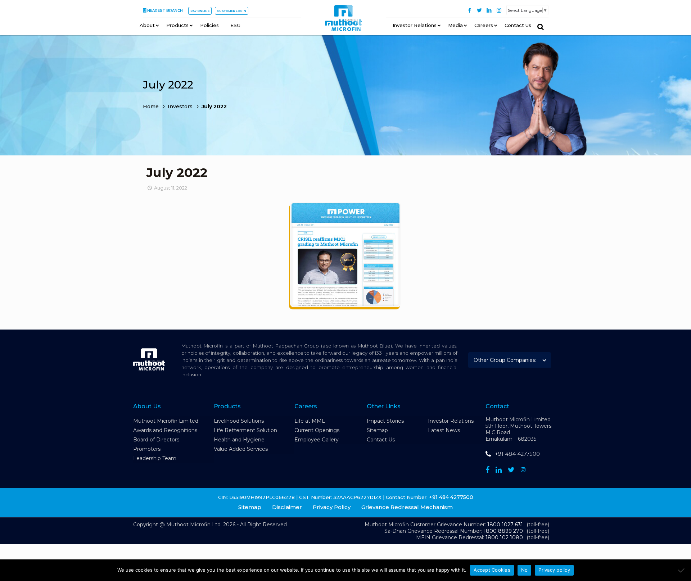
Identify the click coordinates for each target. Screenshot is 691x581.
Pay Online (199, 11)
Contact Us (381, 439)
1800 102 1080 (504, 537)
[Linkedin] (499, 470)
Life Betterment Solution (245, 430)
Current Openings (316, 430)
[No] (682, 570)
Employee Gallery (316, 439)
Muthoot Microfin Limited (165, 421)
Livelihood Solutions (239, 421)
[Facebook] (470, 10)
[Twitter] (479, 10)
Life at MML (309, 421)
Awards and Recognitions (165, 430)
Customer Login (231, 11)
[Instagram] (499, 10)
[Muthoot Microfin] (343, 18)
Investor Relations (451, 421)
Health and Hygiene (239, 439)
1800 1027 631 (505, 524)
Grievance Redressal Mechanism (407, 507)
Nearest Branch (165, 10)
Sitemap (377, 430)
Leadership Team (154, 458)
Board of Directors (156, 439)
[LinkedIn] (489, 10)
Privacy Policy (332, 507)
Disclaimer (287, 507)
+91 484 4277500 (517, 453)
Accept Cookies (492, 570)
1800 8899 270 (503, 531)
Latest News (444, 430)
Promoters (147, 449)
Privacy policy (554, 570)
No (524, 570)
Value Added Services (241, 449)
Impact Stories (385, 421)
